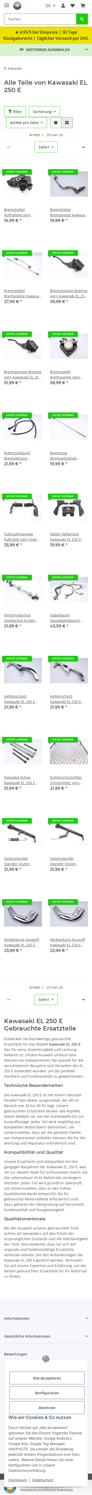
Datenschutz (42, 1480)
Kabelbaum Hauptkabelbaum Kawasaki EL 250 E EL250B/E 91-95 (65, 618)
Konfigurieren (47, 1393)
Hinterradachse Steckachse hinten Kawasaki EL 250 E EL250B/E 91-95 (19, 618)
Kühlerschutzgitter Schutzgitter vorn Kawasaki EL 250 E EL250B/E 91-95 (66, 780)
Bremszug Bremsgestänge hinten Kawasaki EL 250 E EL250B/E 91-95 (68, 455)
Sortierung (42, 111)
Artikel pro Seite (24, 122)
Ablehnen (47, 1407)
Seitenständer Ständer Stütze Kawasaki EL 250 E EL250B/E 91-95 (19, 861)
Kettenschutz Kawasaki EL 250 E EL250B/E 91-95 (19, 699)
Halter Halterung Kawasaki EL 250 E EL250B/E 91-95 (65, 537)
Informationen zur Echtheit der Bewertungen (46, 1489)
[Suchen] (82, 19)
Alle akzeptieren (47, 1378)
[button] (63, 6)
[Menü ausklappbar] (6, 3)
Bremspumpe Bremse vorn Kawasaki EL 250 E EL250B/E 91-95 (68, 293)
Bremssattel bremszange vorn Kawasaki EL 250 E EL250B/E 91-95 (65, 374)
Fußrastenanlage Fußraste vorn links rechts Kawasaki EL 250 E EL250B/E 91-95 (22, 537)
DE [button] (48, 5)
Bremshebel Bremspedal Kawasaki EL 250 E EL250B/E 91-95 (69, 212)
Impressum (17, 1480)
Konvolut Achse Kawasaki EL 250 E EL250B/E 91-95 (19, 780)
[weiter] (83, 147)
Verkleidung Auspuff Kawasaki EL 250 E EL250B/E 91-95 (21, 942)
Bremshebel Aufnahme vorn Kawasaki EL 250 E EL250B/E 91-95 (19, 212)
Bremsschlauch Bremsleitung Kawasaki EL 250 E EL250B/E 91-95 (19, 455)
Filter (17, 111)
